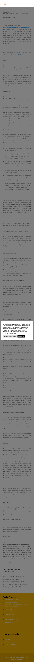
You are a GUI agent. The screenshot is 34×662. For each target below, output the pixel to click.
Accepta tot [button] (21, 336)
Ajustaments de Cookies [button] (10, 336)
